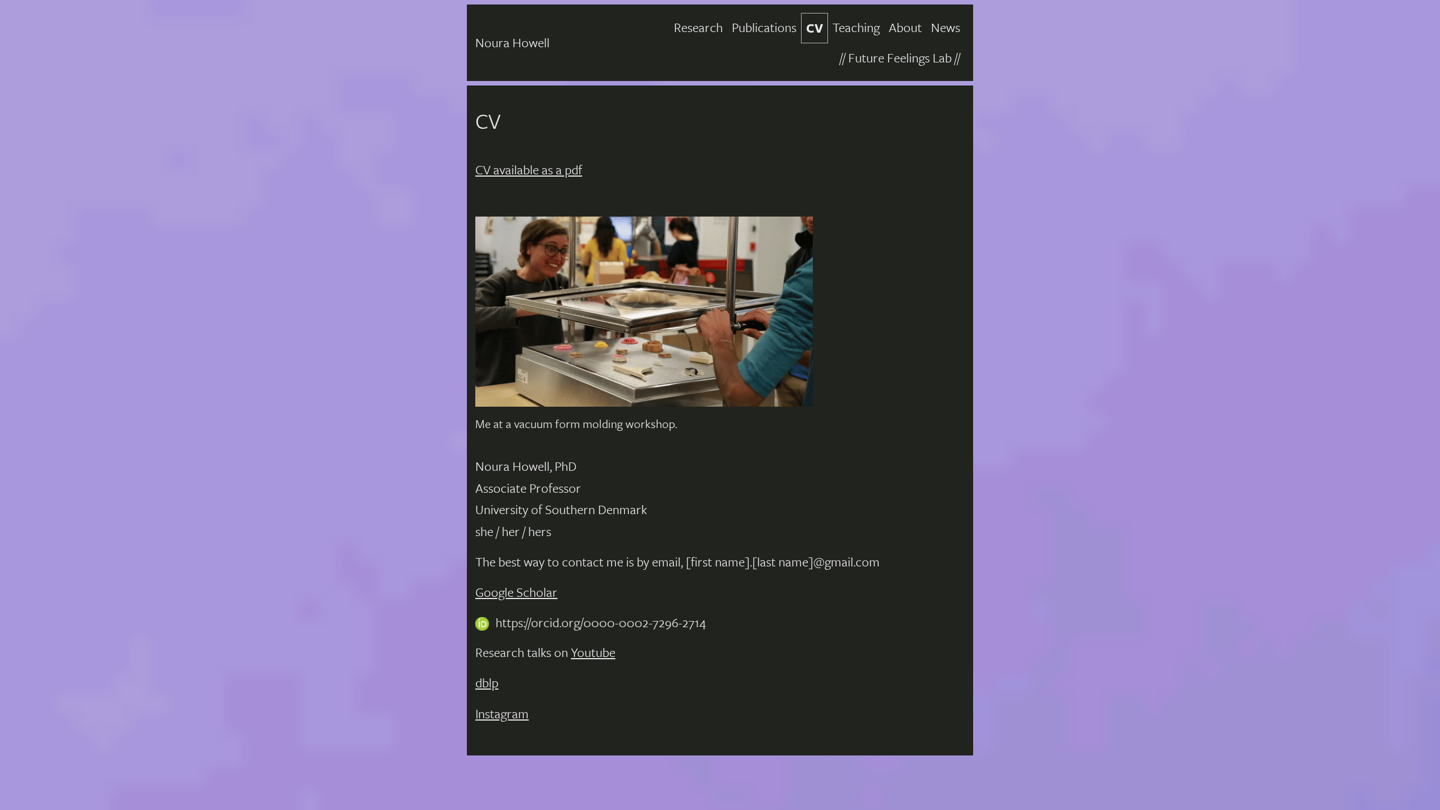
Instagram (502, 713)
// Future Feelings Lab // (900, 57)
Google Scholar (516, 592)
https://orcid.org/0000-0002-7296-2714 (601, 622)
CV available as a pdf (528, 169)
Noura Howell (512, 42)
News (945, 27)
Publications (764, 27)
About (905, 27)
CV (814, 28)
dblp (486, 682)
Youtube (593, 652)
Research (698, 27)
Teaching (856, 27)
